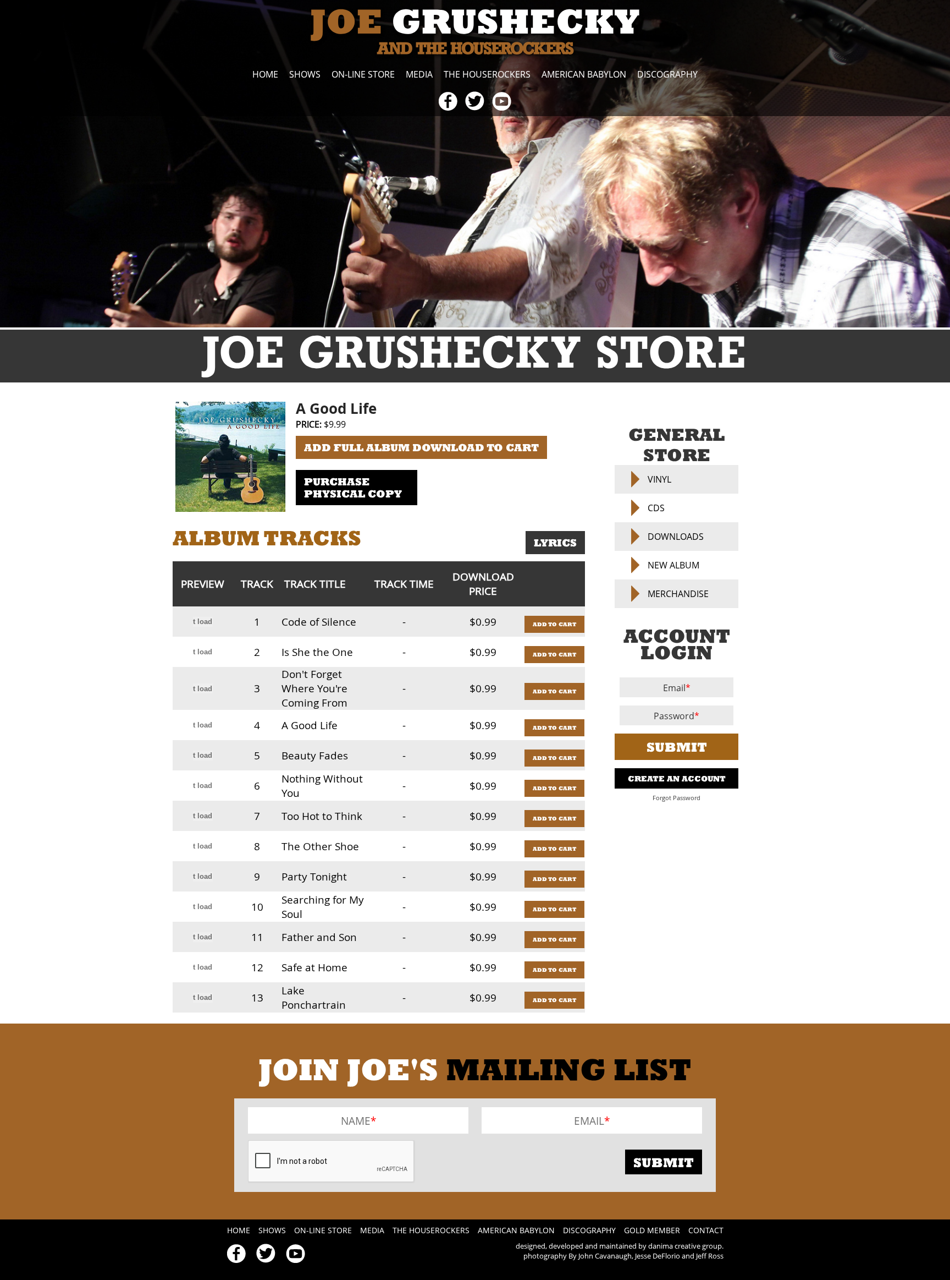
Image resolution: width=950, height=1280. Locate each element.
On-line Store (363, 74)
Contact (705, 1230)
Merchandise (678, 594)
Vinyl (659, 479)
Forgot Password (676, 798)
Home (265, 74)
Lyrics (555, 543)
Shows (305, 74)
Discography (667, 74)
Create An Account (677, 778)
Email (674, 688)
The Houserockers (487, 74)
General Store (676, 444)
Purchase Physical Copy (353, 487)
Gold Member (652, 1230)
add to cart (554, 624)
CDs (656, 508)
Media (419, 74)
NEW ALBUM (673, 565)
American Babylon (584, 74)
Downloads (676, 536)
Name (356, 1120)
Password (674, 716)
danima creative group (685, 1246)
